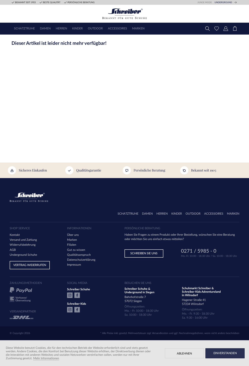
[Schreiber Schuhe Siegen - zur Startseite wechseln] (124, 13)
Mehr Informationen (46, 358)
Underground (223, 2)
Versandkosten (160, 333)
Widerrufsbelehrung (23, 244)
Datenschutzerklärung (81, 259)
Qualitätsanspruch (79, 254)
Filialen (71, 244)
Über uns (73, 234)
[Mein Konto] (225, 29)
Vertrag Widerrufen (29, 265)
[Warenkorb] (234, 29)
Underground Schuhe (23, 254)
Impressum (74, 264)
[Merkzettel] (216, 29)
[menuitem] (24, 29)
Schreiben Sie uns (143, 253)
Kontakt (15, 234)
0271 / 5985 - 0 (198, 251)
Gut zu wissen (76, 249)
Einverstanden (225, 353)
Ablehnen (184, 353)
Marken (72, 239)
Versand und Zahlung (23, 239)
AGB (13, 249)
